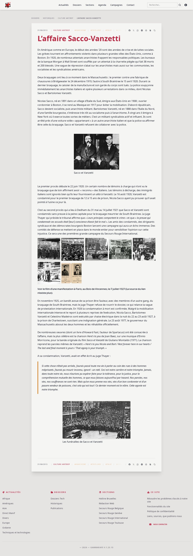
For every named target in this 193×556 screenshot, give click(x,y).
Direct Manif (8, 513)
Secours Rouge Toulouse (111, 522)
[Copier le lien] (154, 30)
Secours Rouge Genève (110, 513)
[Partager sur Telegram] (142, 30)
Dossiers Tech (58, 498)
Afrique (6, 498)
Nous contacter (160, 524)
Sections (90, 4)
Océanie (6, 527)
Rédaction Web (106, 503)
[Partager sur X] (133, 30)
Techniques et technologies (16, 532)
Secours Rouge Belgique (111, 508)
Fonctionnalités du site (158, 506)
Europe (6, 522)
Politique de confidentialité (160, 511)
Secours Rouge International (113, 517)
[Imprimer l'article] (146, 30)
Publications (57, 508)
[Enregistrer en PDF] (150, 30)
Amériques (7, 503)
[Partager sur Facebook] (129, 30)
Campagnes (116, 4)
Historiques (48, 18)
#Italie (109, 30)
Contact (130, 4)
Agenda (102, 4)
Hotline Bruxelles (107, 498)
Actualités (64, 4)
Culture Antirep (65, 18)
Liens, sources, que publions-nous (164, 516)
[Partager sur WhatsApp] (138, 30)
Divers (5, 517)
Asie (4, 508)
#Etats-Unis (96, 30)
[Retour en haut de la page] (186, 549)
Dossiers (77, 4)
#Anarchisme (80, 30)
